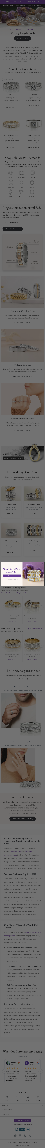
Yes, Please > (11, 576)
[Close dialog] (42, 564)
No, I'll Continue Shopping (12, 579)
